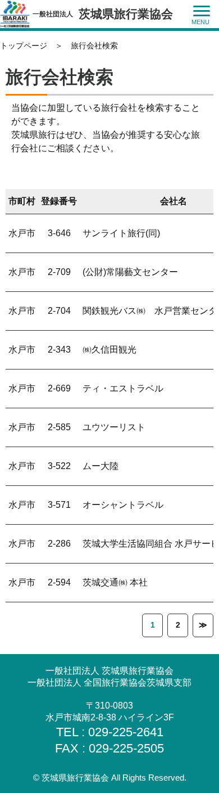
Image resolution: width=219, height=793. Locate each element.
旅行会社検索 (94, 45)
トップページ (23, 45)
